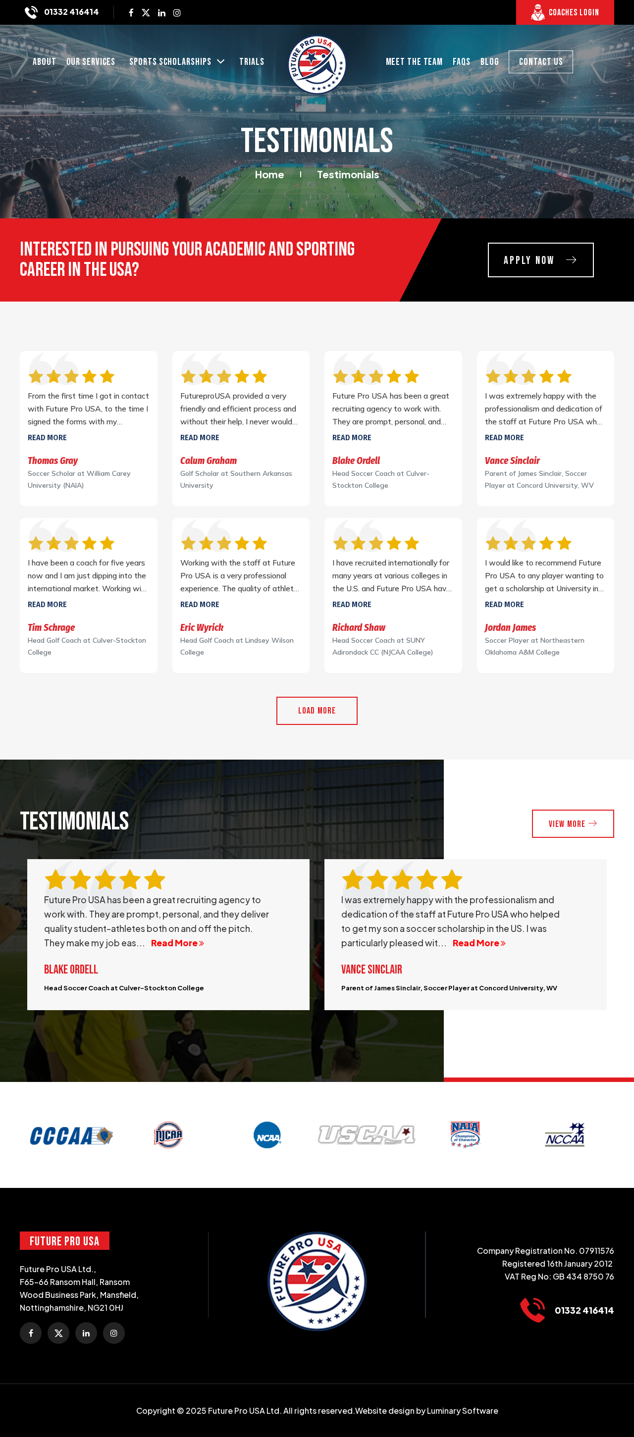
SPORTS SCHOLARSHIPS (171, 62)
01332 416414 (71, 11)
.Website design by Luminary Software (425, 1410)
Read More (180, 942)
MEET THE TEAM (414, 62)
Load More (317, 711)
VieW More (568, 824)
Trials (251, 62)
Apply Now (531, 260)
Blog (489, 62)
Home (269, 174)
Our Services (91, 62)
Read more (47, 437)
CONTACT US (541, 62)
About (44, 62)
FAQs (462, 62)
